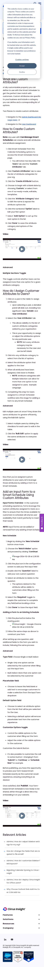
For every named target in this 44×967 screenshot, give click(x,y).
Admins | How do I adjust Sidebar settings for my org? (23, 843)
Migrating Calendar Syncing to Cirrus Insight (23, 871)
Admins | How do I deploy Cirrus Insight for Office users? (23, 881)
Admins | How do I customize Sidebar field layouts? (23, 862)
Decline (22, 72)
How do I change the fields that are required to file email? (23, 852)
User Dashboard (29, 124)
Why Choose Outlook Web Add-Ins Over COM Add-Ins (23, 890)
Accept (22, 66)
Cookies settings (22, 59)
